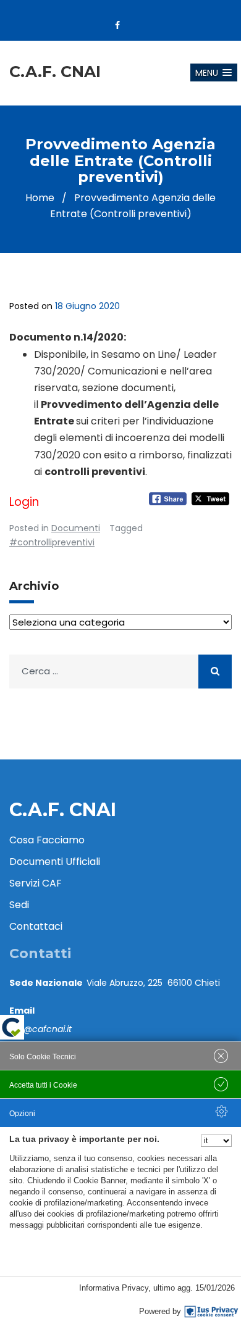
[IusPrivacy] (211, 1311)
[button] (213, 72)
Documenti (75, 528)
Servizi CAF (35, 883)
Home (39, 198)
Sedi (19, 905)
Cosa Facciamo (47, 840)
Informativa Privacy (113, 1287)
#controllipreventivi (52, 542)
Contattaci (35, 926)
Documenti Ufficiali (54, 861)
